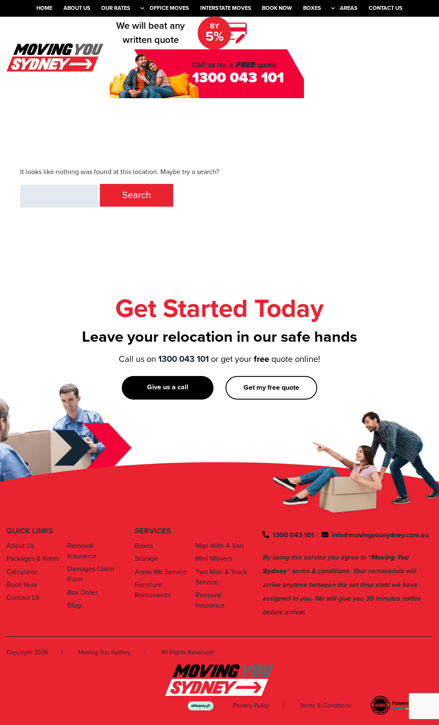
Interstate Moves (225, 8)
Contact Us (386, 8)
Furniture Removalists (153, 590)
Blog (74, 605)
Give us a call (167, 387)
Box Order (82, 592)
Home (44, 8)
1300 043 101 (238, 78)
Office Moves (169, 8)
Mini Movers (213, 558)
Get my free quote (271, 387)
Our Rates (115, 8)
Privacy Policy (251, 705)
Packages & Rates (32, 558)
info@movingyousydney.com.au (380, 535)
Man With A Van (219, 545)
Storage (146, 558)
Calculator (21, 572)
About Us (76, 8)
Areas (349, 8)
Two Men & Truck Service (221, 577)
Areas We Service (161, 572)
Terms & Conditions (325, 705)
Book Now (277, 8)
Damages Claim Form (90, 574)
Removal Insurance (81, 550)
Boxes (312, 8)
